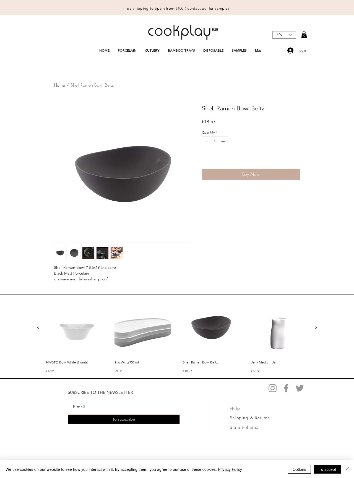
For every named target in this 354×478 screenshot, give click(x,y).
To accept (327, 469)
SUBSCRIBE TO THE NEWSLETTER (100, 392)
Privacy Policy (230, 469)
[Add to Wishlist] (295, 160)
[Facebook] (286, 388)
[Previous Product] (38, 327)
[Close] (347, 469)
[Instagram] (272, 388)
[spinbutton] (214, 141)
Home (59, 85)
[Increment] (223, 141)
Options (299, 469)
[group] (177, 336)
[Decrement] (206, 141)
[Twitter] (299, 388)
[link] (304, 34)
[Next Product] (316, 327)
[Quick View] (74, 327)
